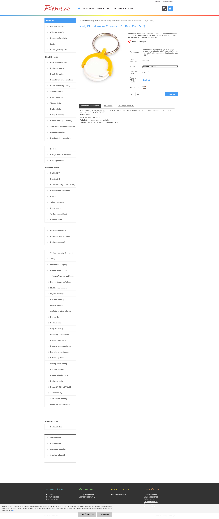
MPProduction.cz (151, 502)
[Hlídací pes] (144, 87)
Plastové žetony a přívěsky (110, 20)
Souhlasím (104, 514)
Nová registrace (168, 2)
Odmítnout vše (87, 514)
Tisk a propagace (119, 8)
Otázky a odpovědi (86, 494)
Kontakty (131, 8)
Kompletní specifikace (90, 106)
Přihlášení (158, 2)
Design (108, 8)
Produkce (100, 8)
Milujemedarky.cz (151, 497)
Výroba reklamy (89, 8)
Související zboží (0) (126, 106)
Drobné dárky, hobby (92, 20)
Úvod (82, 20)
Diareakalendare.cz (152, 494)
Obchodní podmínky (87, 497)
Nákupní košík (52, 499)
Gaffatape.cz (149, 499)
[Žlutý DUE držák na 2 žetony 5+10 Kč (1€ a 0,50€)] (101, 34)
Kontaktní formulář (118, 494)
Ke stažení (108, 106)
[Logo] (57, 7)
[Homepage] (77, 8)
